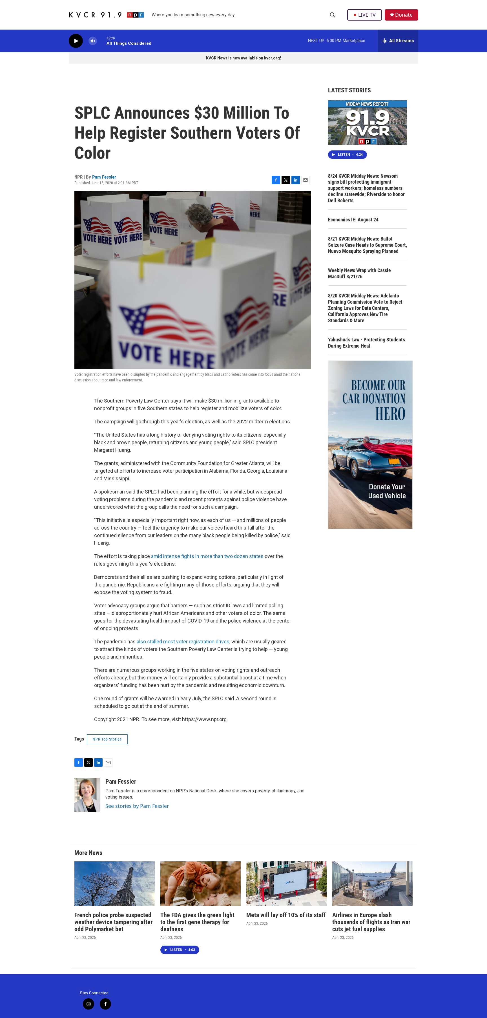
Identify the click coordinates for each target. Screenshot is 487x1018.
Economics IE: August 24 (353, 220)
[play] (75, 41)
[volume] (93, 41)
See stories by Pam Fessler (137, 806)
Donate (404, 15)
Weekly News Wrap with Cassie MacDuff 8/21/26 (359, 273)
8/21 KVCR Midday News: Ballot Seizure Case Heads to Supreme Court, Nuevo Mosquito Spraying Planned (367, 245)
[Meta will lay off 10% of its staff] (286, 883)
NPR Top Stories (107, 739)
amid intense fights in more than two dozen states (207, 556)
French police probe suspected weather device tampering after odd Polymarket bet (113, 922)
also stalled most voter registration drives (183, 641)
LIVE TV (367, 14)
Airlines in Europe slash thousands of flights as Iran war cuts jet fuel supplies (371, 922)
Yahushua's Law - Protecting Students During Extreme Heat (366, 343)
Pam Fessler (104, 177)
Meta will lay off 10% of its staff (286, 915)
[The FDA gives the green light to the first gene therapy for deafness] (200, 883)
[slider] (102, 41)
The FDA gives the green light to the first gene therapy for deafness (197, 922)
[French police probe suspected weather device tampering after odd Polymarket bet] (114, 883)
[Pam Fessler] (87, 795)
